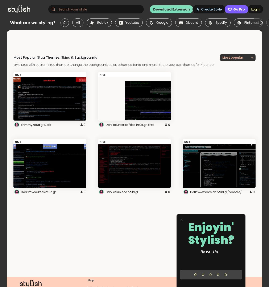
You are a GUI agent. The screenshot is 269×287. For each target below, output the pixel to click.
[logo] (26, 9)
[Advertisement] (134, 39)
